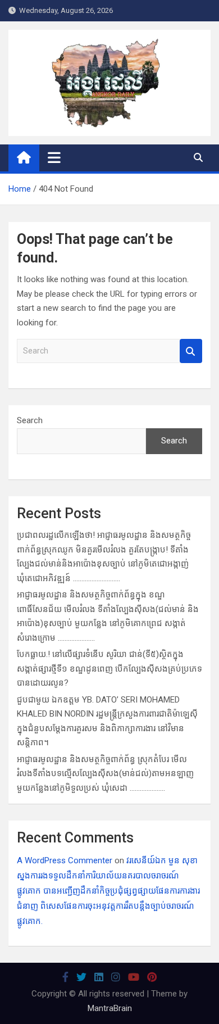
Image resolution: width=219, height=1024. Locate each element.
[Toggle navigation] (54, 157)
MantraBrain (110, 1008)
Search (191, 351)
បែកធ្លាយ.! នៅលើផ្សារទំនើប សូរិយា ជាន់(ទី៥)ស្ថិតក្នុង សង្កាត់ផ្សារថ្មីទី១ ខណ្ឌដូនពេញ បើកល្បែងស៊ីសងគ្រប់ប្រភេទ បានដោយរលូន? (109, 668)
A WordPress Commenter (64, 860)
